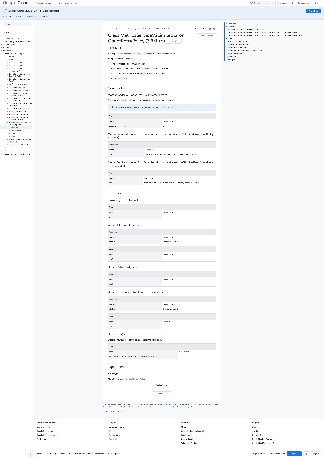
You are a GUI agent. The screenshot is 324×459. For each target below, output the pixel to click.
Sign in (318, 3)
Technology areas (43, 3)
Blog (254, 427)
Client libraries (51, 10)
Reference (31, 16)
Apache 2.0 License (110, 407)
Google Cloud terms (77, 454)
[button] (16, 44)
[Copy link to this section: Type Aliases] (128, 367)
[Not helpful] (214, 29)
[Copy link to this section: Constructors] (129, 88)
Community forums (117, 427)
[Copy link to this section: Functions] (124, 193)
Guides (19, 16)
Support (112, 431)
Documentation (121, 29)
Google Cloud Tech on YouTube (264, 443)
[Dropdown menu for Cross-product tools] (80, 3)
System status (114, 439)
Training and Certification (191, 443)
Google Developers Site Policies (143, 407)
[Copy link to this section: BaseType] (121, 373)
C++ (36, 10)
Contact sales (42, 439)
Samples (44, 16)
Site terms (63, 454)
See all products (43, 427)
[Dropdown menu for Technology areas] (54, 3)
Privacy (53, 454)
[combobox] (261, 3)
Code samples (186, 435)
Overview (7, 16)
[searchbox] (17, 24)
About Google (42, 454)
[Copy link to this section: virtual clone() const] (133, 334)
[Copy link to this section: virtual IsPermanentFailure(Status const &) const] (166, 292)
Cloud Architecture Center (191, 439)
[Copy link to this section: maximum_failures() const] (140, 200)
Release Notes (114, 435)
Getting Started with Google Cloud (194, 431)
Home (110, 29)
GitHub (183, 427)
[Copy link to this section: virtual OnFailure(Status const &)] (147, 225)
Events (255, 431)
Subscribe (294, 454)
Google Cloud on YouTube (262, 439)
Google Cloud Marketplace (47, 435)
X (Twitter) (256, 435)
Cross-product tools (68, 3)
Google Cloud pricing (45, 431)
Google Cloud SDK (19, 10)
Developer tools (136, 29)
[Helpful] (210, 29)
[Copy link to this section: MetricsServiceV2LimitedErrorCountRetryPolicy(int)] (170, 95)
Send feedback (206, 36)
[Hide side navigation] (30, 454)
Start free (313, 11)
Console (283, 3)
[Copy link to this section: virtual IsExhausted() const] (141, 267)
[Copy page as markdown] (176, 41)
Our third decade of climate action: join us (103, 454)
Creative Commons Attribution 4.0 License (171, 404)
